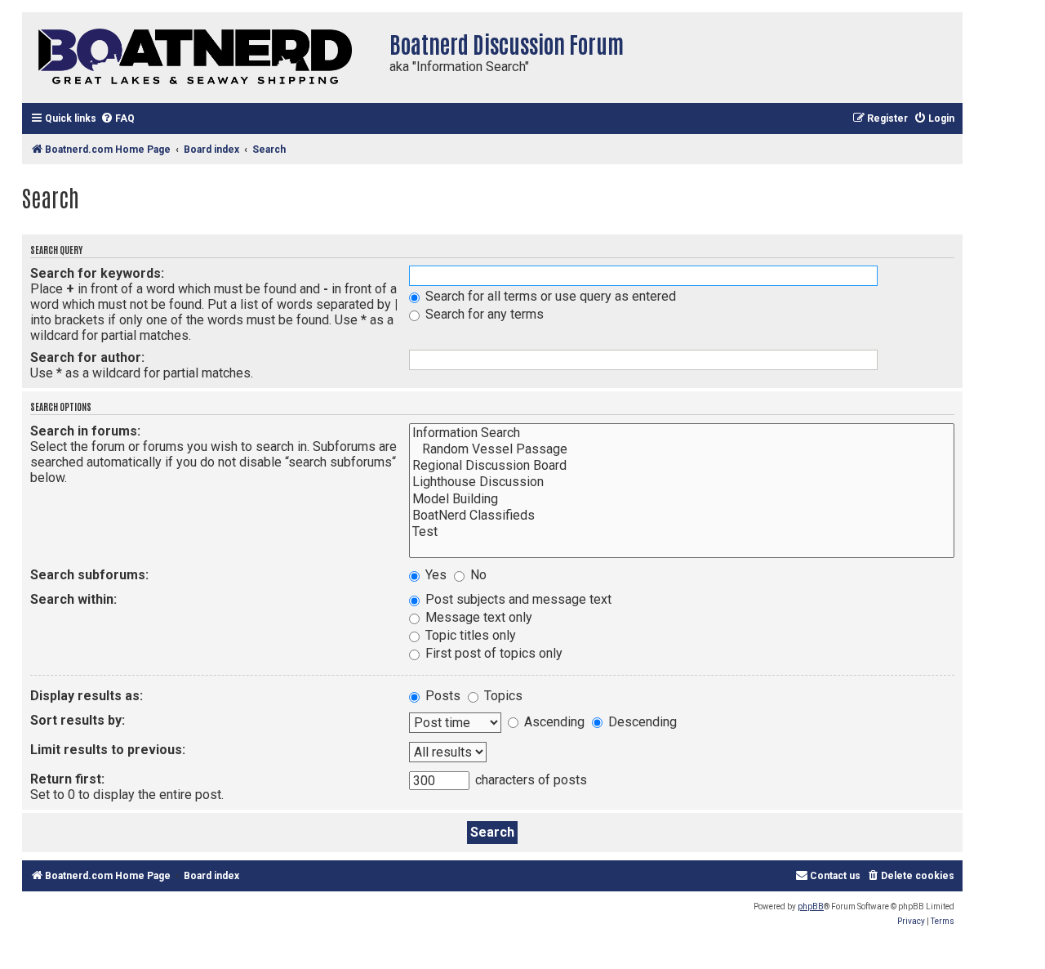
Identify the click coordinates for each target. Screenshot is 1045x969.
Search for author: (87, 357)
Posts (441, 695)
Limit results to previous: (107, 749)
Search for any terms (483, 314)
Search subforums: (89, 575)
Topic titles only (469, 635)
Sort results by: (77, 720)
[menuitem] (117, 119)
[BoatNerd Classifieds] (682, 515)
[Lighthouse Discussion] (682, 482)
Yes (434, 575)
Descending (641, 722)
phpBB (811, 906)
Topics (501, 695)
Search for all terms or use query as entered (549, 296)
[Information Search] (682, 433)
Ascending (553, 722)
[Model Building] (682, 499)
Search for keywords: (97, 273)
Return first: (67, 779)
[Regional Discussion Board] (682, 466)
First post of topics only (492, 653)
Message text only (477, 617)
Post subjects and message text (516, 599)
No (477, 575)
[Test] (682, 532)
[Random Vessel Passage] (682, 449)
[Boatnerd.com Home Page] (201, 57)
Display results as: (86, 695)
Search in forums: (85, 431)
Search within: (73, 599)
